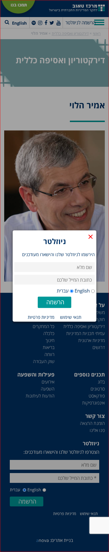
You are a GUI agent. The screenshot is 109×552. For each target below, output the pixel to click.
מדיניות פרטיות (41, 317)
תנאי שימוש (70, 317)
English (82, 290)
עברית (62, 290)
